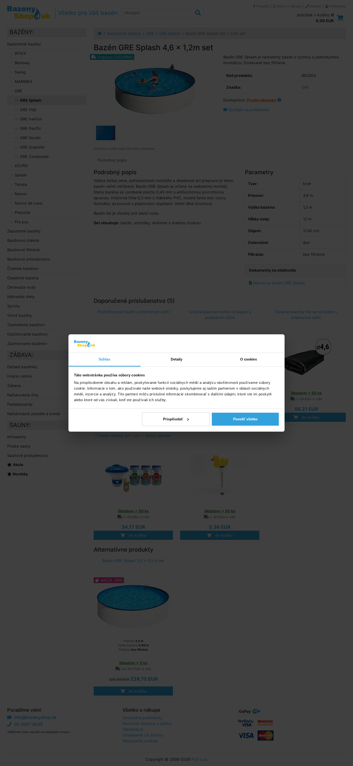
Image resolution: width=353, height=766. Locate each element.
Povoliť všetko (245, 419)
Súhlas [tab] (104, 359)
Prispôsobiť (173, 419)
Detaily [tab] (177, 359)
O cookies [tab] (248, 359)
